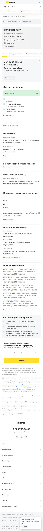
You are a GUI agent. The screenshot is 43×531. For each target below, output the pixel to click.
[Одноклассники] (21, 437)
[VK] (17, 437)
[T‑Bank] (10, 2)
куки (33, 519)
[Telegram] (26, 437)
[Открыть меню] (3, 2)
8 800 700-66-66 (21, 429)
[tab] (4, 54)
